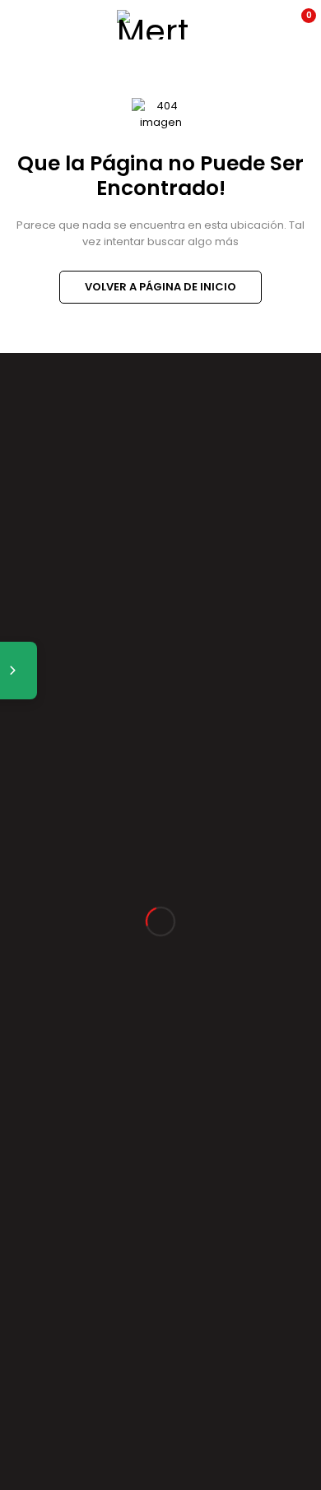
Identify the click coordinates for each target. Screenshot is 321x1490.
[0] (298, 25)
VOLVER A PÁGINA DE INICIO (160, 287)
